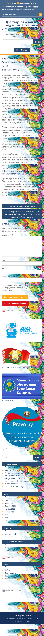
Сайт (4, 277)
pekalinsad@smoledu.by (27, 3)
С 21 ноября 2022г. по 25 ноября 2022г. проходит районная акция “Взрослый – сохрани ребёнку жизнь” (22, 214)
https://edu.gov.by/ (8, 400)
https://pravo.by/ (7, 449)
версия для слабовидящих (15, 303)
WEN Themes (25, 621)
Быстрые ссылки (9, 15)
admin (22, 70)
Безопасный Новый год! (14, 487)
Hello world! (21, 547)
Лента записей (10, 573)
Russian (9, 311)
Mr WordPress (10, 550)
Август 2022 (9, 512)
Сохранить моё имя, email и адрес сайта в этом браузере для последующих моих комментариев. (20, 287)
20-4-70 (13, 3)
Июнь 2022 (9, 518)
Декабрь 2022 (10, 506)
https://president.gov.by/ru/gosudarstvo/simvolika (18, 367)
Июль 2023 (9, 500)
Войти (7, 570)
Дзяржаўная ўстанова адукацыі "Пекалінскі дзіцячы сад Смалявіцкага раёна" (22, 26)
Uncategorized (10, 534)
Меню (24, 50)
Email (4, 268)
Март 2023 (9, 503)
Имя (4, 260)
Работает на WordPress (15, 619)
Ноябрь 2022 (10, 509)
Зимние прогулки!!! (12, 484)
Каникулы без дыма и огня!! (16, 470)
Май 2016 (8, 520)
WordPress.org (10, 579)
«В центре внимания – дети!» (22, 206)
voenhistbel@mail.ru (25, 195)
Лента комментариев (13, 576)
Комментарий (8, 235)
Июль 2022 (9, 515)
